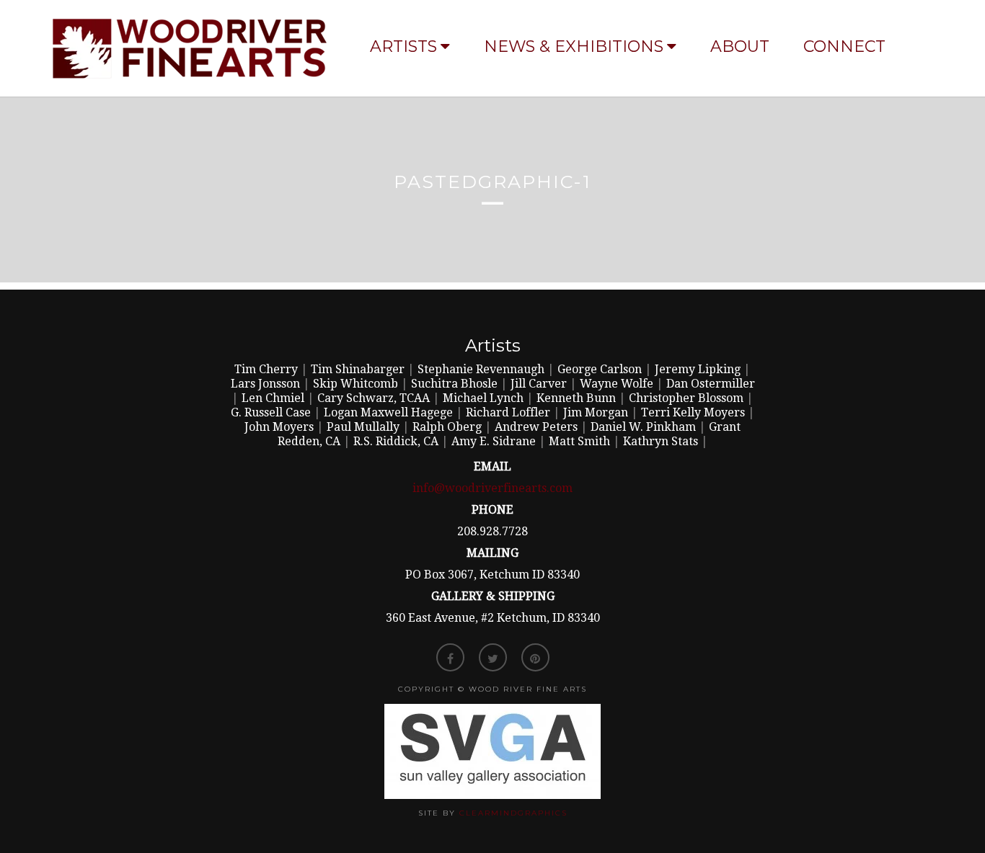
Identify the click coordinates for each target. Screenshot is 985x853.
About (739, 46)
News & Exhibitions (573, 46)
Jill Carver (539, 383)
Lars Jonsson (265, 383)
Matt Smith (579, 441)
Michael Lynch (483, 398)
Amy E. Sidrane (493, 441)
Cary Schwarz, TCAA (373, 398)
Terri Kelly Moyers (693, 412)
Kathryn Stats (660, 441)
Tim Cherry (266, 369)
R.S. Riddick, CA (395, 441)
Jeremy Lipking (698, 369)
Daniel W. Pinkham (643, 427)
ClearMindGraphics (513, 813)
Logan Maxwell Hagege (388, 412)
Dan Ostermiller (710, 383)
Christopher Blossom (686, 398)
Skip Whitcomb (355, 383)
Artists (403, 46)
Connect (844, 46)
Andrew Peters (536, 427)
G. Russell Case (271, 412)
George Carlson (599, 369)
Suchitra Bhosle (454, 383)
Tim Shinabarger (358, 369)
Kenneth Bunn (576, 398)
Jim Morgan (595, 412)
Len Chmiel (273, 398)
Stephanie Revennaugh (481, 369)
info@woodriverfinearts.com (492, 488)
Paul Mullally (363, 427)
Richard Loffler (508, 412)
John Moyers (279, 427)
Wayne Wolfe (616, 383)
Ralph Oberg (447, 427)
